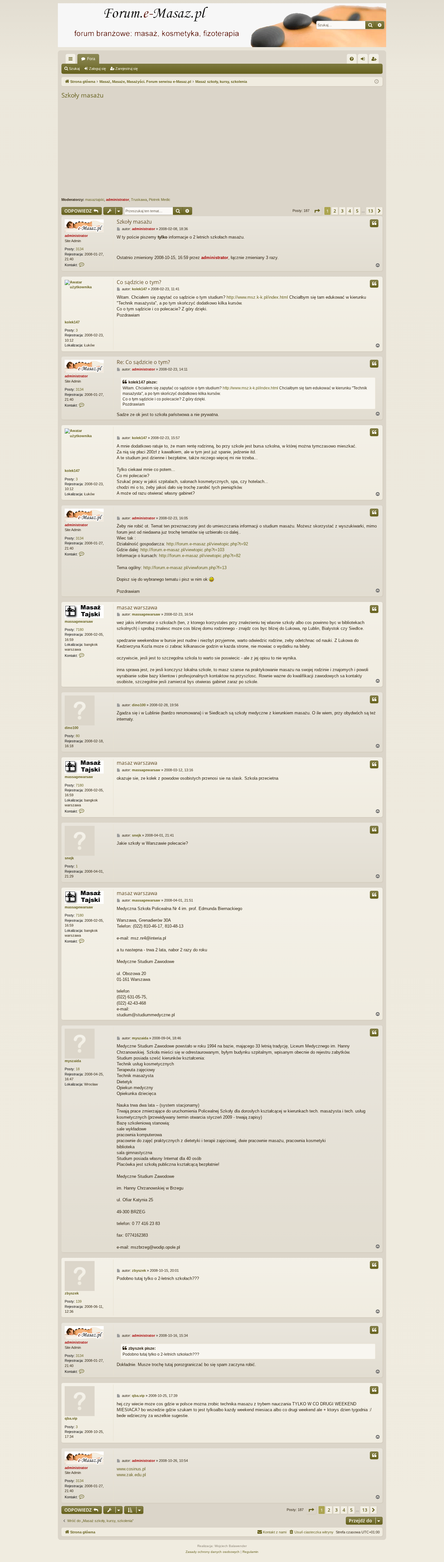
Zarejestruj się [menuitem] (375, 60)
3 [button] (342, 211)
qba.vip (71, 1418)
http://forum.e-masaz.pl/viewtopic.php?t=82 (200, 555)
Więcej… (71, 60)
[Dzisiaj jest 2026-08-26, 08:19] (376, 81)
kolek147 (72, 322)
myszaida (73, 1061)
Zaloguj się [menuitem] (364, 60)
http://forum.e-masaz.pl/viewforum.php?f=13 (185, 567)
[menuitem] (352, 59)
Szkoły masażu (82, 95)
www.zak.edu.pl (131, 1474)
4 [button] (349, 211)
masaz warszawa (137, 607)
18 (78, 1069)
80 (78, 736)
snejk (69, 858)
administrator (117, 200)
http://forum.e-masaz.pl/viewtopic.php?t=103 (182, 549)
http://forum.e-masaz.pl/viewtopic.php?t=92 (207, 543)
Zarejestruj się (126, 69)
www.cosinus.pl (131, 1468)
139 (79, 1301)
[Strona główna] (222, 25)
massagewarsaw (79, 621)
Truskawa (139, 200)
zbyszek (72, 1293)
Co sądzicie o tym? (139, 282)
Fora (91, 59)
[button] (317, 211)
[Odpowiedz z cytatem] (374, 223)
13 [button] (370, 211)
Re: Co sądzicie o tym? (143, 362)
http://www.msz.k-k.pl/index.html (257, 297)
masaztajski (94, 200)
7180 (80, 629)
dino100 (71, 728)
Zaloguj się (97, 69)
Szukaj (74, 69)
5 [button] (357, 211)
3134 (80, 249)
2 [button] (334, 211)
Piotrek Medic (159, 200)
